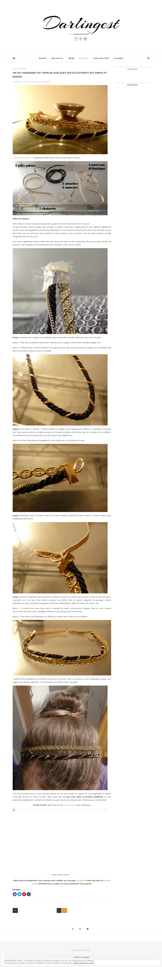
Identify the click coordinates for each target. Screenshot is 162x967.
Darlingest (81, 23)
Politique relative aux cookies (83, 963)
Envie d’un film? (101, 58)
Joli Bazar (84, 58)
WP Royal (86, 950)
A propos (118, 58)
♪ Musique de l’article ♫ (23, 157)
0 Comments (28, 81)
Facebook (132, 69)
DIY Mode (21, 69)
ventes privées (69, 805)
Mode (71, 58)
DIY (14, 69)
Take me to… (57, 58)
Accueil (42, 58)
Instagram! (80, 880)
